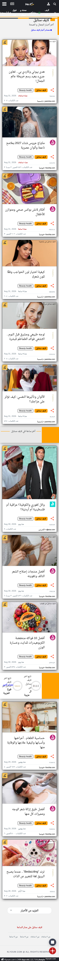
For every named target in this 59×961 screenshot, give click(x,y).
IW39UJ (52, 891)
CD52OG (52, 354)
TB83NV (52, 96)
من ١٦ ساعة (13, 936)
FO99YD (52, 762)
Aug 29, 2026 (14, 762)
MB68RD (52, 292)
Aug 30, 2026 (14, 524)
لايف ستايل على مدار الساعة (29, 927)
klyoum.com (51, 959)
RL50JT (52, 417)
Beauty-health (25, 90)
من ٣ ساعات (45, 936)
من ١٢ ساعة (24, 936)
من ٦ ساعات (35, 936)
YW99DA (52, 829)
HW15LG (52, 229)
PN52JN (52, 591)
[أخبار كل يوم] (29, 5)
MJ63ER (52, 524)
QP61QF (52, 662)
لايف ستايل (41, 20)
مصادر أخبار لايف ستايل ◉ (41, 30)
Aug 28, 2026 (14, 891)
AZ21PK (52, 163)
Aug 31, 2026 (15, 96)
